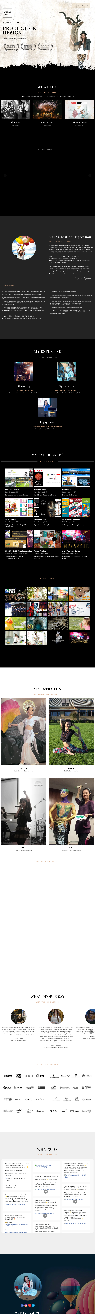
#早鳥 (22, 1232)
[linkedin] (33, 1305)
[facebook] (22, 1305)
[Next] (91, 1032)
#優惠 (25, 1232)
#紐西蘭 (17, 1232)
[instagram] (25, 1305)
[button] (5, 175)
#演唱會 (12, 1232)
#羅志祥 (7, 1232)
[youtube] (29, 1305)
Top (90, 1309)
